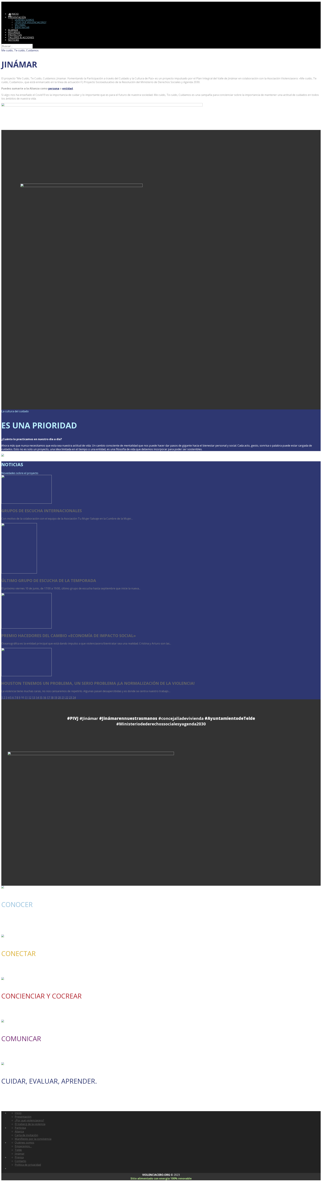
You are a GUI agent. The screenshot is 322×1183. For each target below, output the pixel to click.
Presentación (23, 1117)
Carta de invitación (26, 1135)
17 (48, 697)
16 (44, 697)
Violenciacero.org (10, 3)
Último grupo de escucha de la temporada (48, 580)
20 (59, 697)
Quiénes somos (24, 1142)
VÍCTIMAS (20, 24)
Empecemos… (23, 1146)
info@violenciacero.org (198, 930)
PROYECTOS (15, 34)
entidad (67, 88)
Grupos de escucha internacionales (41, 510)
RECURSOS (14, 32)
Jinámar (19, 1153)
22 (66, 697)
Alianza (19, 1131)
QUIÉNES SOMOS (24, 19)
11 (26, 697)
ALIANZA (13, 29)
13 (33, 697)
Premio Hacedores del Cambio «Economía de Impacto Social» (68, 635)
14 (37, 697)
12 (29, 697)
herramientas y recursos (90, 1015)
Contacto (20, 1161)
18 (51, 697)
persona (53, 88)
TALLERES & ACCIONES (21, 37)
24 (74, 697)
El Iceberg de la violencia (30, 1124)
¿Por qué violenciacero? (29, 1120)
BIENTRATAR (22, 27)
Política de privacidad (28, 1165)
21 (63, 697)
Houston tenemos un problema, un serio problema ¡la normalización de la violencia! (98, 683)
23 (70, 697)
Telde (18, 1150)
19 (55, 697)
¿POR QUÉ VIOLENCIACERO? (30, 22)
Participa (20, 1128)
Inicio (18, 1113)
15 (40, 697)
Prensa (19, 1157)
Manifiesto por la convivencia (33, 1139)
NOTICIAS (13, 39)
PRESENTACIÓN (17, 17)
